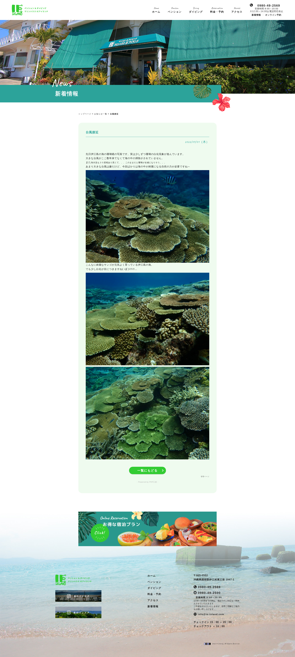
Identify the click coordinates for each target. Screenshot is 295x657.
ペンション (154, 582)
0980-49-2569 (268, 5)
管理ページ (205, 476)
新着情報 (256, 15)
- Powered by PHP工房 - (147, 482)
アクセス (153, 600)
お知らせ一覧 (100, 114)
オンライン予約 (273, 15)
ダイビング (154, 588)
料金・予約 (154, 594)
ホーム (152, 575)
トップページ (84, 114)
